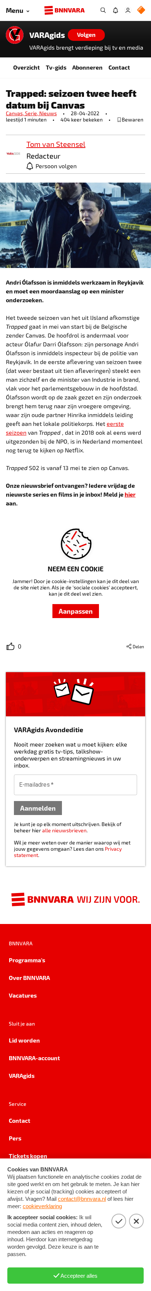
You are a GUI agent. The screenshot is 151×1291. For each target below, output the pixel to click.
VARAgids (47, 35)
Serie (32, 113)
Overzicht (26, 67)
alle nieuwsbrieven (64, 830)
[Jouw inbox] (115, 10)
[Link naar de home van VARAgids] (14, 35)
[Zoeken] (103, 10)
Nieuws (48, 113)
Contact (119, 67)
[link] (13, 154)
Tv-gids (56, 67)
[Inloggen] (128, 10)
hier (130, 494)
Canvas (15, 113)
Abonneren (87, 67)
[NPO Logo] (141, 10)
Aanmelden (38, 808)
